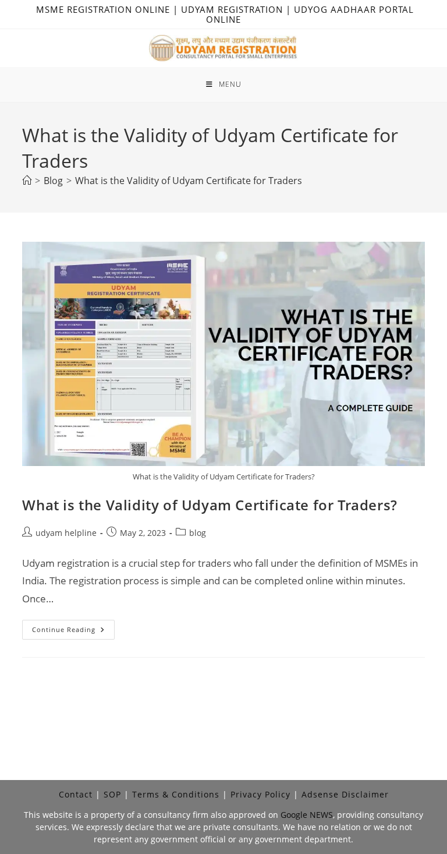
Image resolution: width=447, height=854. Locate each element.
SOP (112, 794)
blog (197, 532)
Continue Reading (73, 632)
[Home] (26, 180)
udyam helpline (66, 532)
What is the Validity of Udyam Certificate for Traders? (209, 504)
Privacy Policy (260, 794)
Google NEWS (307, 814)
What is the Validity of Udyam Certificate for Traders (188, 180)
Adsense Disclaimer (345, 794)
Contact (76, 794)
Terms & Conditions (175, 794)
